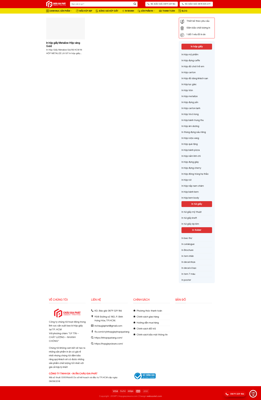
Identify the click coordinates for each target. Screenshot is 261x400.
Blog (184, 11)
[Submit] (134, 4)
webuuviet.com (154, 396)
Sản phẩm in (147, 11)
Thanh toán (168, 11)
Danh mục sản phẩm (60, 11)
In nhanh (129, 11)
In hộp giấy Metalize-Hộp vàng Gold (63, 44)
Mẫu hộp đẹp (85, 11)
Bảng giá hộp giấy (108, 11)
